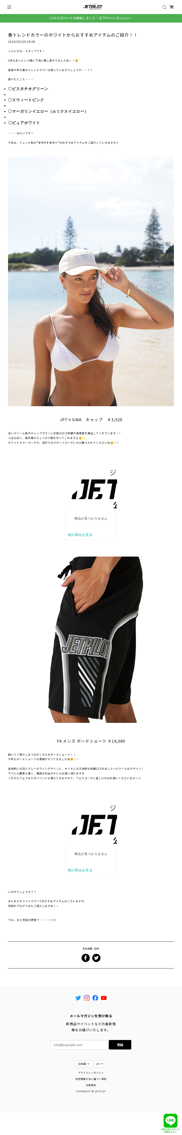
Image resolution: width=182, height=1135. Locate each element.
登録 (120, 1044)
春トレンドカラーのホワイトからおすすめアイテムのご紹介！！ (73, 35)
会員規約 (91, 1085)
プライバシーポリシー (91, 1073)
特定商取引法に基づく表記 (91, 1079)
